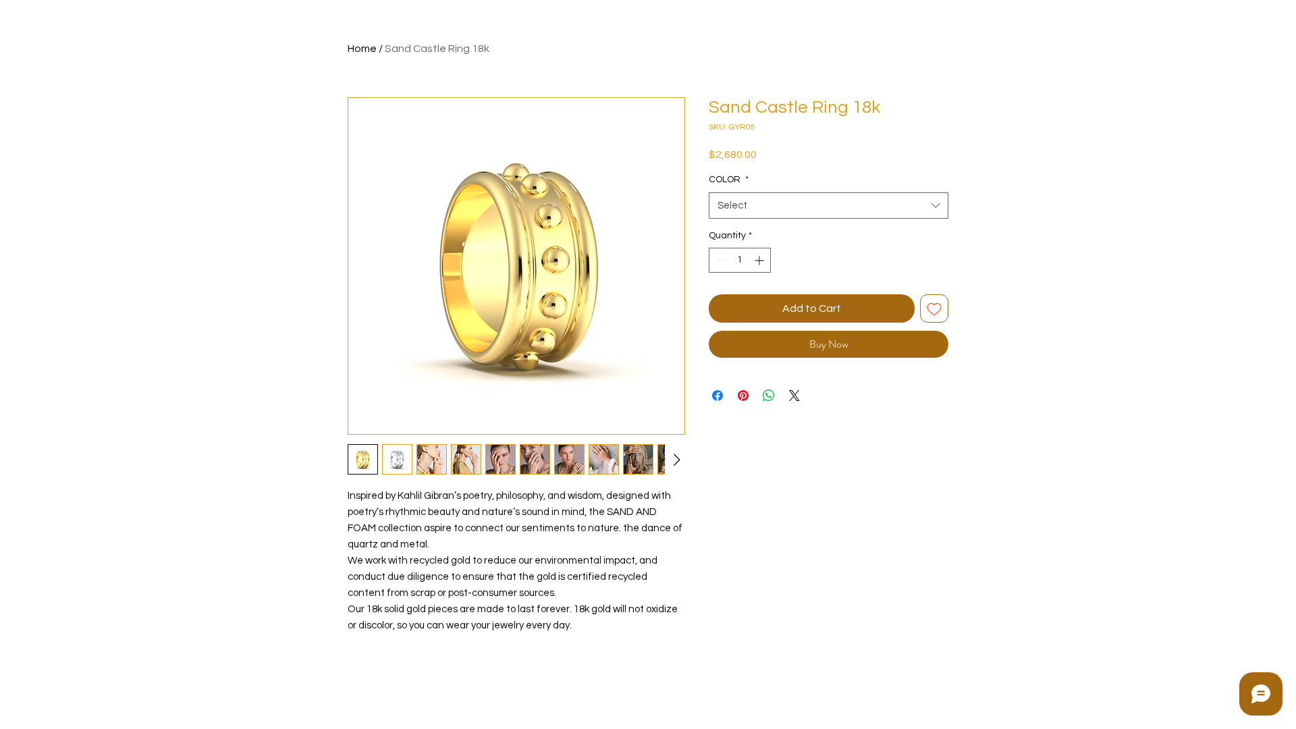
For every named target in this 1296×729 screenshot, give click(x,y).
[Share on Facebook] (717, 395)
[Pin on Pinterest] (743, 395)
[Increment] (760, 260)
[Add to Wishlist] (934, 308)
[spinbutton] (740, 260)
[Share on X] (794, 395)
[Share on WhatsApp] (769, 395)
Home (362, 48)
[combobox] (828, 205)
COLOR (729, 179)
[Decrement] (719, 260)
